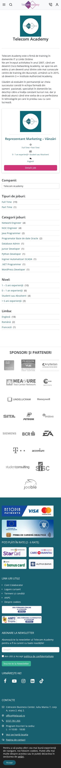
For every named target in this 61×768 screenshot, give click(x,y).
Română (6, 321)
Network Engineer (11, 222)
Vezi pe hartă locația (17, 734)
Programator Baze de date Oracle (20, 238)
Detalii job (30, 167)
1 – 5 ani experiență (12, 285)
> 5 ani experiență (11, 300)
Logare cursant (12, 589)
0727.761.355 (13, 720)
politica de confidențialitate (39, 656)
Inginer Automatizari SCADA (17, 259)
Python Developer (11, 253)
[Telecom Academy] (30, 121)
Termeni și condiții (14, 593)
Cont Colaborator (13, 585)
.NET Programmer (11, 264)
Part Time (35, 147)
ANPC (7, 597)
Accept (9, 762)
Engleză (30, 161)
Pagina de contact (15, 739)
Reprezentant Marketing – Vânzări (30, 139)
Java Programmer (11, 233)
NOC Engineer (9, 228)
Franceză (7, 327)
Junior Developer (11, 248)
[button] (10, 5)
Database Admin (11, 243)
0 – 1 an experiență (12, 290)
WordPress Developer (13, 269)
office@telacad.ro (15, 715)
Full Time (25, 147)
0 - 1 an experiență (20, 154)
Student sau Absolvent (39, 154)
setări (21, 756)
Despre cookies (12, 601)
